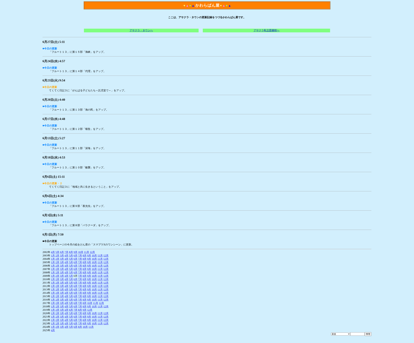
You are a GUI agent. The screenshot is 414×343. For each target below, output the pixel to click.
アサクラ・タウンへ (141, 30)
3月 (62, 255)
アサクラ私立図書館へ (266, 30)
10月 (80, 252)
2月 (57, 255)
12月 (92, 252)
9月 (75, 252)
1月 (53, 255)
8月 (71, 252)
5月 (57, 252)
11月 (86, 252)
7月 (66, 252)
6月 (62, 252)
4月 (53, 252)
